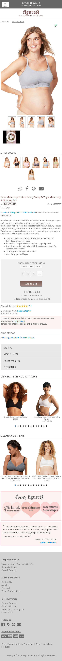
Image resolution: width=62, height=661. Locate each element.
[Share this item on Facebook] (27, 189)
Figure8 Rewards (9, 570)
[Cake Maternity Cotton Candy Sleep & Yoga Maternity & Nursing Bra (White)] (31, 174)
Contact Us (6, 582)
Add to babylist (33, 292)
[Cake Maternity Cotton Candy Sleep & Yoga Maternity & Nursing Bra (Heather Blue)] (45, 162)
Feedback (5, 588)
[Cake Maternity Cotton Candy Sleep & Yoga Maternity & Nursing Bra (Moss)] (55, 162)
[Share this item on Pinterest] (34, 189)
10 (38, 426)
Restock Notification (33, 295)
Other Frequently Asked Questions (17, 644)
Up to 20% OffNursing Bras (31, 4)
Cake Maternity (10, 204)
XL (39, 273)
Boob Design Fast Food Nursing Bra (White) (47, 418)
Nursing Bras (18, 21)
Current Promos (8, 603)
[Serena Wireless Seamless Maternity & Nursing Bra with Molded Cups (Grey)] (15, 457)
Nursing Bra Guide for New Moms (18, 337)
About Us (5, 585)
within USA (15, 564)
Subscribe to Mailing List (12, 609)
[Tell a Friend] (41, 189)
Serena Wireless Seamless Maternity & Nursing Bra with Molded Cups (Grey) (15, 477)
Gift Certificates (8, 606)
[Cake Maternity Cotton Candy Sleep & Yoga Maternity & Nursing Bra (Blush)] (6, 162)
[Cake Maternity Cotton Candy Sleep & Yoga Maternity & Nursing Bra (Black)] (16, 162)
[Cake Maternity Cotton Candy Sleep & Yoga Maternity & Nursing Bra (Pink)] (26, 162)
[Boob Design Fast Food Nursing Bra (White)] (47, 397)
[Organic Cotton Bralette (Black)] (15, 397)
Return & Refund (9, 567)
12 (44, 426)
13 (46, 426)
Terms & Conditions (10, 591)
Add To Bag (31, 283)
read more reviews (48, 542)
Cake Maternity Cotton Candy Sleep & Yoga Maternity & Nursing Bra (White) (46, 477)
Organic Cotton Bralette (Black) (15, 417)
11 (41, 426)
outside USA (27, 564)
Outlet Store (7, 612)
